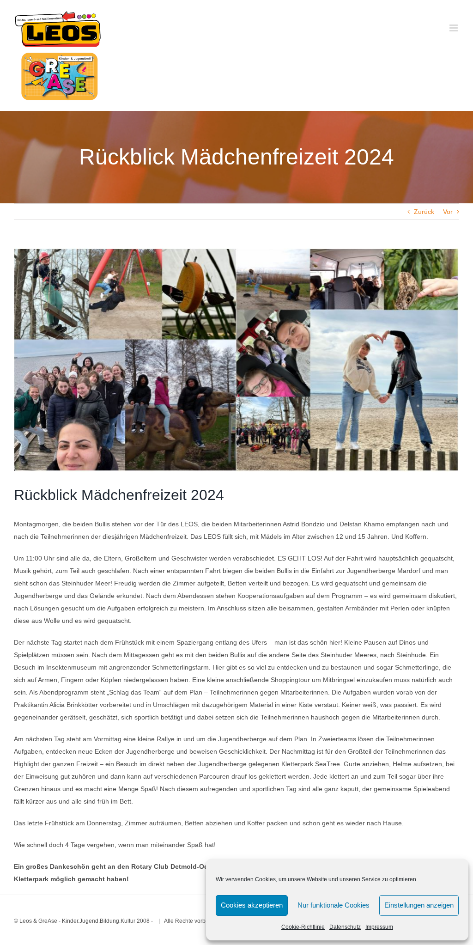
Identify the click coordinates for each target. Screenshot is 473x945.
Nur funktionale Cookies (333, 905)
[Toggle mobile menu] (454, 28)
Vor (448, 211)
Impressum (379, 927)
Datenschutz (345, 927)
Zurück (424, 211)
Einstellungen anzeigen (419, 905)
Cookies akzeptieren (252, 905)
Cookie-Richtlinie (303, 927)
